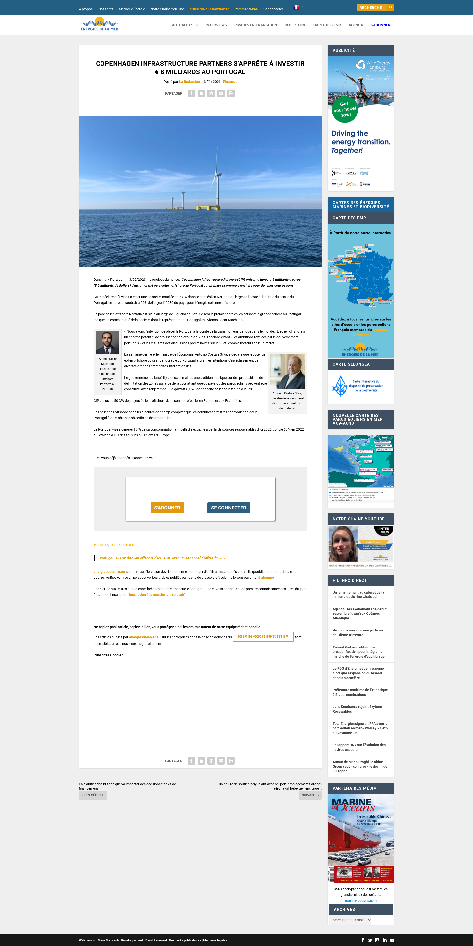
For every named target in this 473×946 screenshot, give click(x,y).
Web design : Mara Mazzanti (99, 940)
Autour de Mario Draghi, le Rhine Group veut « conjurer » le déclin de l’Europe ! (360, 766)
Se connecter (273, 9)
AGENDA (356, 25)
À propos (86, 9)
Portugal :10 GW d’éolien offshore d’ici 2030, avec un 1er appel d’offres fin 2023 (163, 558)
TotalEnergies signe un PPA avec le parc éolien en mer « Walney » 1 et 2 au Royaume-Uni (360, 728)
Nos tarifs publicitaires (185, 940)
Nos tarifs (105, 9)
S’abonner (380, 25)
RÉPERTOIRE (295, 25)
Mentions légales (215, 940)
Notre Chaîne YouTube (168, 9)
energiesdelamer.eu (109, 572)
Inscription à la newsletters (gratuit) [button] (157, 594)
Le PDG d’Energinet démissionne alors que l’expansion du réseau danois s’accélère (358, 673)
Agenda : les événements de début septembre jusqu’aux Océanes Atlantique (360, 613)
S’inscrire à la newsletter (209, 9)
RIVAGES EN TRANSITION (255, 25)
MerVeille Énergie (132, 9)
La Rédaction (189, 82)
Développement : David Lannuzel (144, 940)
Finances (230, 82)
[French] (298, 7)
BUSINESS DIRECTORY (263, 637)
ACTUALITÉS (182, 25)
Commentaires (246, 9)
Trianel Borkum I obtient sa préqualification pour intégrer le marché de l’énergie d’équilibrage (359, 651)
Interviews (216, 25)
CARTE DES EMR (327, 25)
